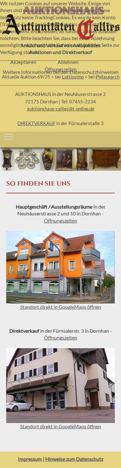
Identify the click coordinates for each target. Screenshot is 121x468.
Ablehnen (68, 62)
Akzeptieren (23, 62)
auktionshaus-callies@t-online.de (60, 108)
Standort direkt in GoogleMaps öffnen (60, 426)
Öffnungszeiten (60, 220)
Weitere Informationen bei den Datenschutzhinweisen (61, 72)
